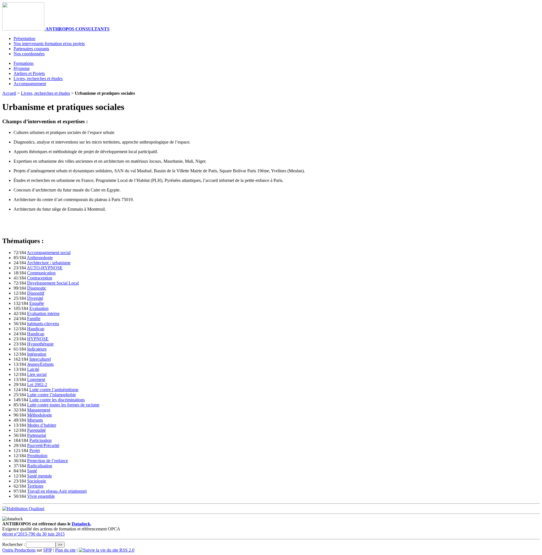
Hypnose (22, 68)
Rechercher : (13, 544)
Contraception (39, 278)
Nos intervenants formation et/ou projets (49, 43)
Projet (34, 450)
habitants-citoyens (43, 323)
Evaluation (39, 308)
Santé (32, 470)
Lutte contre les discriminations (57, 399)
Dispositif (35, 293)
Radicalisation (39, 465)
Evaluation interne (43, 313)
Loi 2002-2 (37, 384)
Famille (33, 318)
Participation (40, 440)
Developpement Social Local (53, 283)
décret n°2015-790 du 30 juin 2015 (33, 534)
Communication (41, 272)
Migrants (35, 420)
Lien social (37, 374)
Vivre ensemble (41, 496)
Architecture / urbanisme (49, 262)
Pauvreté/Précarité (43, 445)
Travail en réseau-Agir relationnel (57, 491)
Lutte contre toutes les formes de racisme (63, 404)
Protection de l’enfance (47, 460)
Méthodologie (39, 415)
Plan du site (65, 550)
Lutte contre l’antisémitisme (53, 389)
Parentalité (36, 430)
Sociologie (36, 481)
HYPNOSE (38, 338)
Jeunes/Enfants (40, 364)
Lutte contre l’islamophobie (51, 394)
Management (38, 410)
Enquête (36, 303)
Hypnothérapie (40, 344)
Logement (36, 379)
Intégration (36, 354)
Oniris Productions (19, 550)
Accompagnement (30, 83)
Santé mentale (39, 475)
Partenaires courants (31, 48)
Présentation (24, 38)
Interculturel (40, 359)
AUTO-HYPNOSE (45, 267)
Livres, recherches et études (38, 78)
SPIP (47, 550)
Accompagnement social (49, 252)
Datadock (81, 523)
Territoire (35, 486)
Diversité (35, 298)
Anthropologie (40, 257)
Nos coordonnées (29, 53)
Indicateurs (37, 349)
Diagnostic (36, 288)
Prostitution (37, 455)
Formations (24, 63)
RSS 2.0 (126, 550)
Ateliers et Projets (29, 73)
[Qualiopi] (23, 508)
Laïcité (33, 369)
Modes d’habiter (41, 425)
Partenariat (36, 435)
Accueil (9, 93)
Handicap (35, 328)
